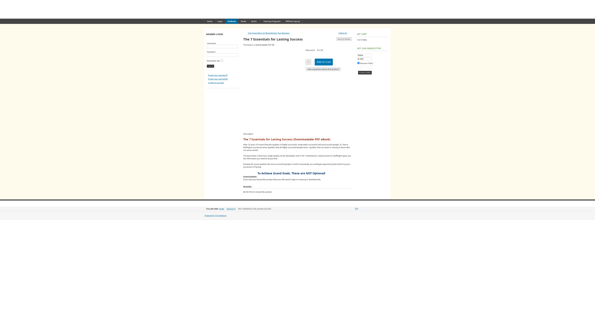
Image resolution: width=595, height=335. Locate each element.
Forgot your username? (218, 79)
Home (221, 209)
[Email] (350, 46)
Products (231, 209)
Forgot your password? (217, 75)
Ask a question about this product (323, 69)
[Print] (348, 46)
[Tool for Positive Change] (259, 9)
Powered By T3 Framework (215, 215)
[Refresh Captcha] (359, 67)
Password (211, 52)
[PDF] (345, 46)
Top (356, 208)
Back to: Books (344, 39)
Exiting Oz (343, 33)
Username (211, 43)
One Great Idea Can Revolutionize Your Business (269, 33)
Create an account (216, 82)
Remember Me (213, 61)
